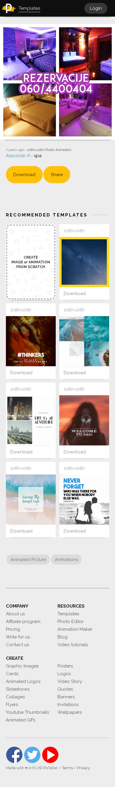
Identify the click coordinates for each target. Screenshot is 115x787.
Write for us (18, 637)
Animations (66, 559)
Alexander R (18, 155)
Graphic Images (22, 666)
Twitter (32, 755)
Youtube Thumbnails (27, 712)
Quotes (65, 689)
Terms (67, 768)
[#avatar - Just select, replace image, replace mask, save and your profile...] (84, 262)
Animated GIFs (20, 720)
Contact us (17, 644)
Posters (65, 666)
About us (15, 613)
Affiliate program (23, 621)
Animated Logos (23, 681)
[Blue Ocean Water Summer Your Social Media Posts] (31, 499)
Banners (66, 697)
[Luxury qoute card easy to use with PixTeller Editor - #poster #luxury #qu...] (84, 420)
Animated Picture (28, 559)
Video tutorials (73, 644)
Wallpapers (70, 712)
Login (96, 8)
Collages (15, 697)
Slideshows (17, 689)
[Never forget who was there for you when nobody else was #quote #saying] (84, 499)
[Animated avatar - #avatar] (31, 341)
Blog (63, 637)
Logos (64, 673)
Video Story (70, 681)
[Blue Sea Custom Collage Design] (84, 341)
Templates (68, 613)
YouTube (50, 755)
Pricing (13, 629)
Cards (12, 673)
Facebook (14, 755)
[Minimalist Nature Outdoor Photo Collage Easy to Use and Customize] (31, 420)
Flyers (12, 704)
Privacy (83, 768)
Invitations (68, 704)
